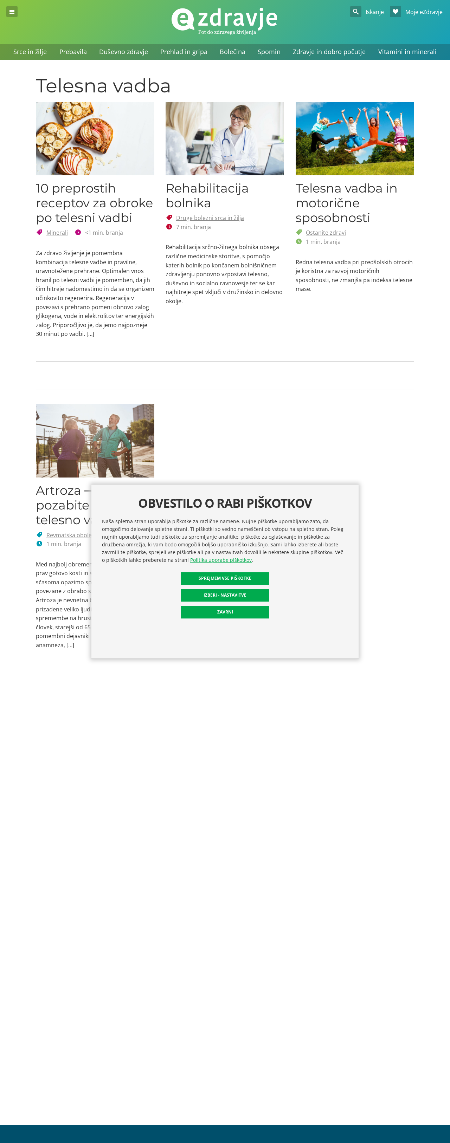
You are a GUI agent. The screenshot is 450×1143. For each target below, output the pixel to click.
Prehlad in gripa (183, 51)
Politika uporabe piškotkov (221, 559)
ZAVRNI (225, 612)
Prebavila (73, 51)
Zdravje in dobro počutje (329, 51)
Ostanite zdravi (326, 232)
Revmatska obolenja (73, 535)
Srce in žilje (30, 51)
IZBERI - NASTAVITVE (225, 595)
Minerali (57, 232)
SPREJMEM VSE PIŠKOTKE (225, 578)
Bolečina (232, 51)
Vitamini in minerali (407, 51)
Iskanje (374, 12)
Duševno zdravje (123, 51)
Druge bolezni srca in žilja (210, 218)
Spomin (269, 51)
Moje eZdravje (423, 12)
